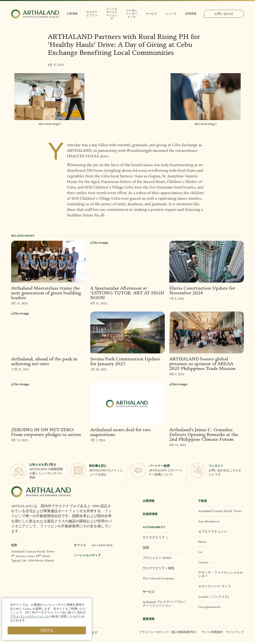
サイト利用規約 (212, 632)
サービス (151, 13)
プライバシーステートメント (29, 616)
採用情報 (190, 13)
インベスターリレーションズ (111, 13)
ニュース (171, 13)
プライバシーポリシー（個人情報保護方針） (169, 632)
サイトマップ (235, 632)
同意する (46, 630)
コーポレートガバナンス (131, 14)
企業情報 (72, 13)
